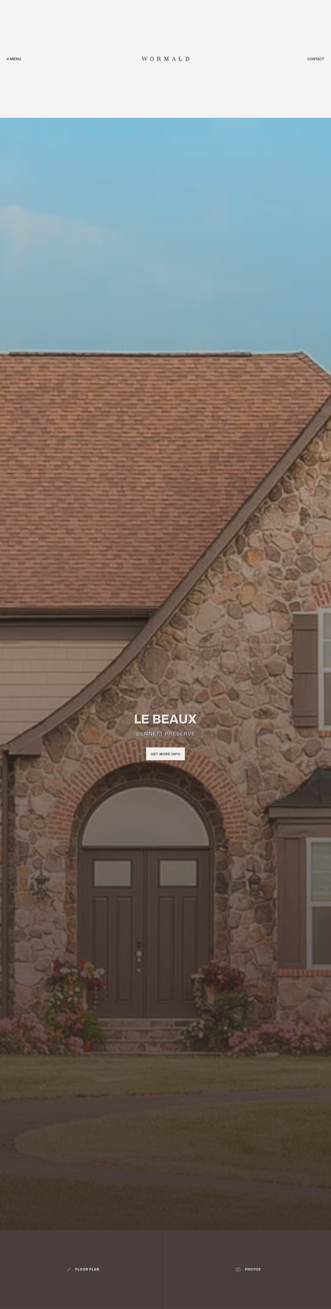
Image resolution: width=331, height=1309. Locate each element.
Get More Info (165, 754)
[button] (14, 59)
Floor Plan (87, 1269)
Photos (253, 1269)
